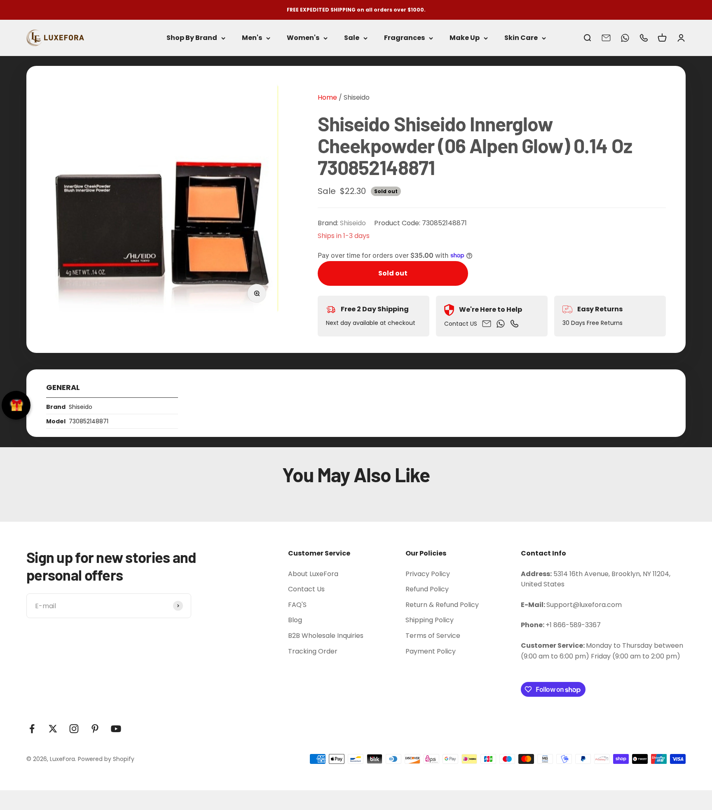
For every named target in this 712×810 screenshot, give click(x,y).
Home (327, 97)
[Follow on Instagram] (74, 728)
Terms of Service (432, 635)
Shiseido (357, 97)
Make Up (465, 38)
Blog (295, 620)
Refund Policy (427, 589)
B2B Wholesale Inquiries (325, 635)
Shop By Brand (191, 38)
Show (16, 405)
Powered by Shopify (106, 759)
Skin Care (521, 38)
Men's (252, 38)
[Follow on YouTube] (116, 728)
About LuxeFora (313, 574)
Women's (303, 38)
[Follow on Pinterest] (95, 728)
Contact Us (306, 589)
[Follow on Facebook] (31, 728)
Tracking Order (312, 651)
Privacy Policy (427, 574)
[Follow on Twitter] (53, 728)
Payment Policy (430, 651)
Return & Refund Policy (442, 604)
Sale (351, 38)
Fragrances (404, 38)
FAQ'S (297, 604)
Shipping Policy (429, 620)
